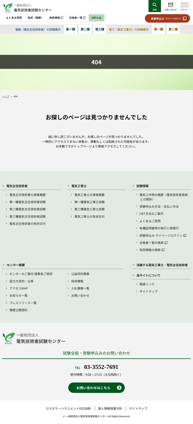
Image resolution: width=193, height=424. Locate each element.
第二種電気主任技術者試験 (27, 209)
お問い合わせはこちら (93, 387)
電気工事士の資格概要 (89, 194)
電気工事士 (79, 186)
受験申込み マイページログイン (160, 235)
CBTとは (96, 17)
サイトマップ (148, 291)
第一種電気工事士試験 (89, 202)
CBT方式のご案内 (151, 213)
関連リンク (147, 284)
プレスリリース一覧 (23, 302)
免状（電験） (36, 17)
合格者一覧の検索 (151, 242)
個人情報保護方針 (110, 408)
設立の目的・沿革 (21, 281)
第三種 (99, 29)
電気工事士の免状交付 (89, 216)
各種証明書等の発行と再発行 (159, 228)
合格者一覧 (75, 17)
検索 (155, 9)
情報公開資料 (18, 310)
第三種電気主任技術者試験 (27, 216)
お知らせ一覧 (18, 295)
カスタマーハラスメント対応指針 (68, 408)
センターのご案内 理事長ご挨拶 (30, 273)
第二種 (85, 29)
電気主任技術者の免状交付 (27, 223)
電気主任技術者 (17, 186)
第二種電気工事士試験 (89, 209)
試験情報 (142, 186)
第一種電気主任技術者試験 (27, 202)
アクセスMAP (18, 288)
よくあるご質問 (150, 221)
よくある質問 (14, 17)
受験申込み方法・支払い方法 (159, 206)
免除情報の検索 (150, 249)
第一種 (70, 29)
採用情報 (77, 281)
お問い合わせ (170, 9)
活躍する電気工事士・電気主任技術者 (162, 265)
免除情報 (54, 17)
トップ (5, 96)
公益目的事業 (80, 273)
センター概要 (16, 265)
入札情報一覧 (80, 288)
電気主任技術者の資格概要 (27, 194)
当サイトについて (148, 275)
